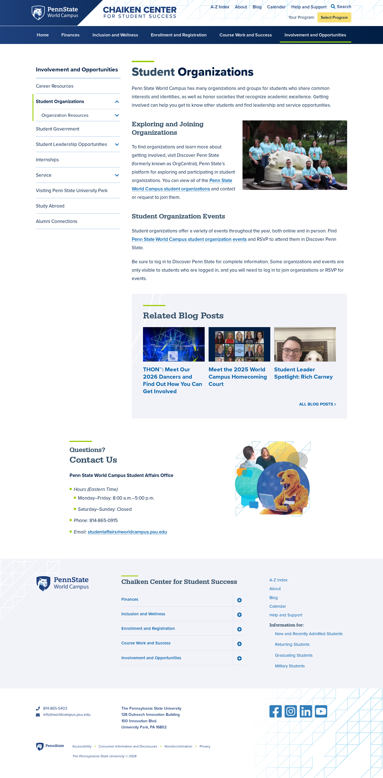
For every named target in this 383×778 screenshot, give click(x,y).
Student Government (57, 128)
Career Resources (54, 86)
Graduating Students (294, 655)
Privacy (205, 746)
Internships (47, 159)
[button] (341, 6)
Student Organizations (60, 101)
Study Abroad (50, 205)
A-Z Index (220, 7)
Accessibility (81, 746)
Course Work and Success (246, 35)
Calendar (276, 7)
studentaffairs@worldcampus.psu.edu (127, 531)
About (241, 7)
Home (43, 35)
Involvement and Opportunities (315, 35)
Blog (257, 7)
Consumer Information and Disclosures (128, 746)
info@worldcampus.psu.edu (67, 714)
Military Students (290, 666)
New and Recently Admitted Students (309, 634)
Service (44, 175)
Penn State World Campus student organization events (189, 239)
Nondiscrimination (178, 746)
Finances (70, 35)
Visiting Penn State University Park (72, 190)
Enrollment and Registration (179, 35)
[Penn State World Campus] (62, 584)
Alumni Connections (56, 221)
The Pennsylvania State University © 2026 (104, 756)
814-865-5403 (55, 708)
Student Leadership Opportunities (71, 144)
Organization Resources (64, 115)
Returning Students (292, 644)
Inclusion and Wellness (115, 35)
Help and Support (309, 7)
